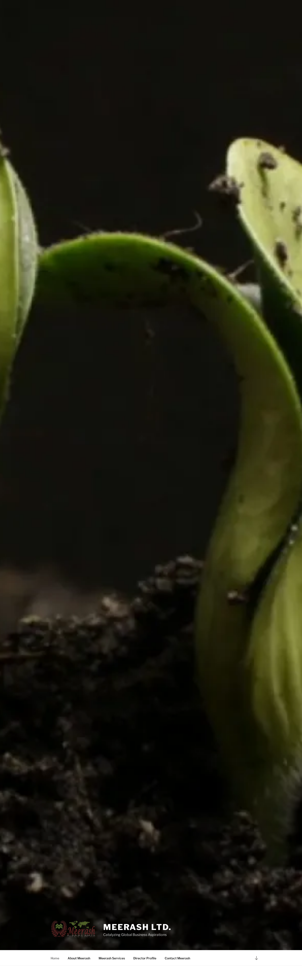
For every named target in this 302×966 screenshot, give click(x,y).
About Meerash (79, 958)
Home (55, 958)
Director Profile (144, 958)
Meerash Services (112, 958)
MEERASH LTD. (137, 927)
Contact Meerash (177, 958)
